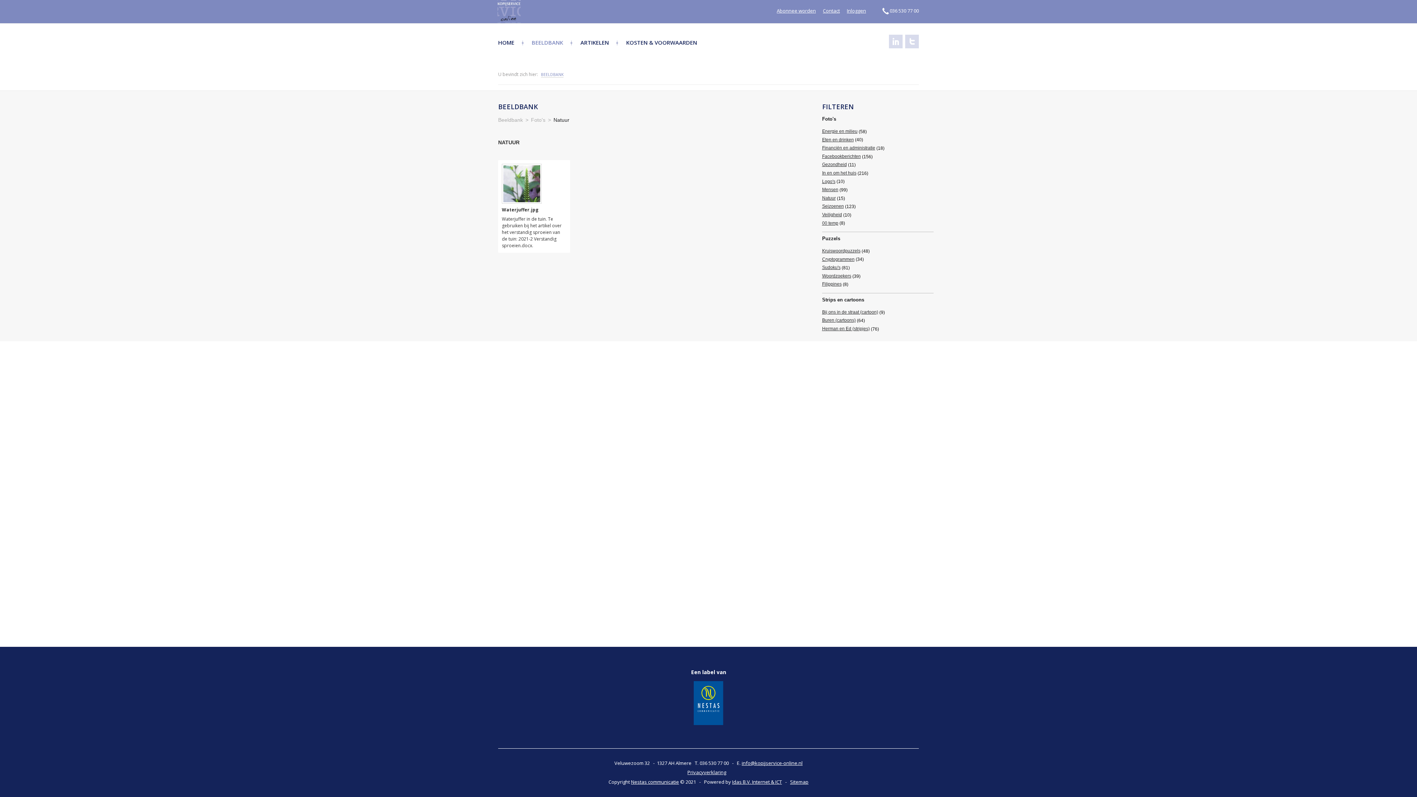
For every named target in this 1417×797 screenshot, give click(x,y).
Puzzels (831, 238)
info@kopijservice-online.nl (772, 763)
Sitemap (799, 782)
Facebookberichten (841, 156)
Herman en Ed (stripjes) (846, 328)
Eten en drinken (838, 139)
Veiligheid (832, 214)
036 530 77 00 (904, 10)
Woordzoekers (836, 276)
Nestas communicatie (655, 782)
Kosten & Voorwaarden (661, 42)
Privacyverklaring (706, 772)
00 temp (830, 223)
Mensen (830, 189)
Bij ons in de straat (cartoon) (850, 312)
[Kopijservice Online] (528, 11)
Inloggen (856, 10)
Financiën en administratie (848, 148)
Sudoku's (831, 267)
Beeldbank (547, 42)
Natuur (829, 198)
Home (506, 42)
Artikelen (594, 42)
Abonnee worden (796, 10)
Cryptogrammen (838, 259)
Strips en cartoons (843, 300)
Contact (831, 10)
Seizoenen (833, 206)
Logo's (828, 181)
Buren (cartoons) (839, 320)
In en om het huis (839, 173)
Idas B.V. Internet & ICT (757, 782)
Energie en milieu (840, 131)
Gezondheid (834, 164)
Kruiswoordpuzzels (841, 250)
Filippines (832, 284)
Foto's (829, 119)
